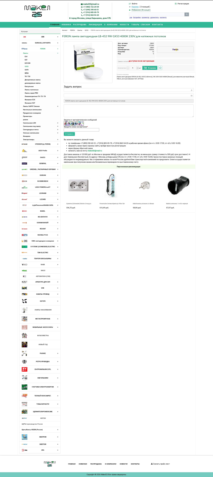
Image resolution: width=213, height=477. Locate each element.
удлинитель (154, 17)
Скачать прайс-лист (161, 464)
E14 (26, 56)
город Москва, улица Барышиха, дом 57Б (91, 18)
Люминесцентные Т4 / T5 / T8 (35, 96)
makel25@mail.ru (91, 4)
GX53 (26, 66)
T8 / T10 (27, 76)
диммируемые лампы (32, 83)
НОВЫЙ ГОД (43, 344)
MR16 (27, 73)
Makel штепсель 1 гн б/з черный (177, 203)
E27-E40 (27, 63)
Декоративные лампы (32, 80)
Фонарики (26, 136)
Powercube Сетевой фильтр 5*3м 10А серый (114, 203)
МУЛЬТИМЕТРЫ (43, 335)
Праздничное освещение (32, 113)
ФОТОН (43, 418)
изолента (163, 17)
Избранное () (141, 10)
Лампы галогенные (31, 90)
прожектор (145, 17)
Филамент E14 (30, 100)
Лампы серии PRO (31, 93)
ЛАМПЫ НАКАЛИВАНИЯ (43, 310)
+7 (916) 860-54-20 (91, 15)
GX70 (26, 70)
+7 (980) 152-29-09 (91, 7)
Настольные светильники (32, 110)
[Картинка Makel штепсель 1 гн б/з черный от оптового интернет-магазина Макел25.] (178, 185)
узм (131, 17)
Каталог (24, 31)
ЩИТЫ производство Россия (32, 424)
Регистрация (183, 4)
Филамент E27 (30, 103)
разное (25, 119)
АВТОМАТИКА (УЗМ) (43, 276)
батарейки (137, 17)
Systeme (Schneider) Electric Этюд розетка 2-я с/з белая (85, 203)
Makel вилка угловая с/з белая (143, 203)
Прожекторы (27, 116)
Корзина (135, 7)
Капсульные (29, 86)
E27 (26, 60)
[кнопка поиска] (186, 14)
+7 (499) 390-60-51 (91, 10)
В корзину (152, 68)
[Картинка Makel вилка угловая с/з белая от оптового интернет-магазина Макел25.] (145, 185)
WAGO (43, 270)
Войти (134, 4)
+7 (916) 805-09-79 (91, 12)
